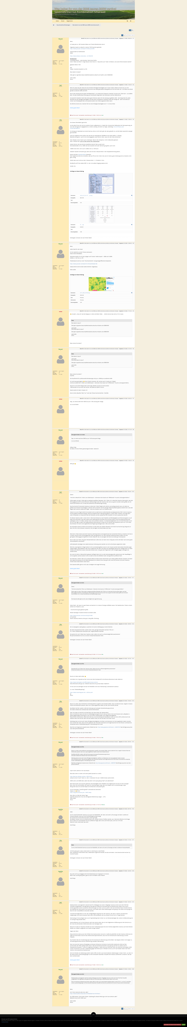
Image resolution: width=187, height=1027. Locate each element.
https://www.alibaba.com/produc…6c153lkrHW (81, 56)
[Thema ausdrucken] (130, 30)
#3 (133, 119)
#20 (133, 969)
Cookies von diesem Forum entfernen (173, 1024)
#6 (133, 348)
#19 (133, 901)
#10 (133, 491)
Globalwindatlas (82, 154)
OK (184, 1024)
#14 (133, 700)
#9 (133, 460)
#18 (133, 870)
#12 (133, 623)
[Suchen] (127, 20)
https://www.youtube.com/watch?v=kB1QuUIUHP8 (82, 48)
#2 (133, 84)
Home (57, 21)
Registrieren (70, 21)
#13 (133, 658)
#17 (133, 839)
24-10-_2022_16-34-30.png (85, 292)
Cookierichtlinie (4, 1022)
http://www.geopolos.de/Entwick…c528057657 (109, 727)
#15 (133, 741)
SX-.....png (82, 224)
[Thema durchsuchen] (132, 30)
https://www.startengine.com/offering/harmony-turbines (84, 682)
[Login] (130, 20)
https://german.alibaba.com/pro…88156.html (81, 776)
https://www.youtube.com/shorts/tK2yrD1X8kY (81, 615)
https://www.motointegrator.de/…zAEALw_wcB (81, 692)
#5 (133, 311)
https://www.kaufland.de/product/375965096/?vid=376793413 (85, 993)
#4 (133, 243)
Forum (62, 21)
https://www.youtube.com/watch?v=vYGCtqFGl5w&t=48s (83, 263)
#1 (133, 38)
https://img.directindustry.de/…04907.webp (80, 792)
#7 (133, 398)
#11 (133, 577)
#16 (133, 808)
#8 (133, 429)
